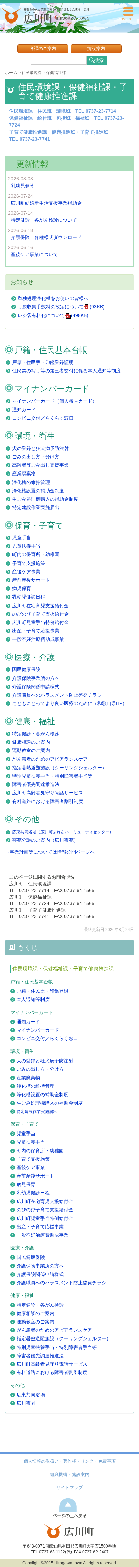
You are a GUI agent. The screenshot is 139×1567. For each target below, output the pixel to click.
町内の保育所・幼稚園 (35, 554)
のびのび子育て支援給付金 (40, 614)
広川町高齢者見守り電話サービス (47, 792)
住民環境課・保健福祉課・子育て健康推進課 (63, 969)
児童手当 (21, 537)
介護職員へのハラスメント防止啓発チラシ (57, 695)
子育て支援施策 (28, 563)
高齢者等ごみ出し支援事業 (40, 465)
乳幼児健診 (22, 186)
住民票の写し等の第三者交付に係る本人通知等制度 (66, 370)
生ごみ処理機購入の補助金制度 (45, 499)
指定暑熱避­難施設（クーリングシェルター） (59, 767)
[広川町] (69, 1536)
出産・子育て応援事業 (35, 630)
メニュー (128, 14)
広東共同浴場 (31, 1394)
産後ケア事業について (34, 254)
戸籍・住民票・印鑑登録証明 (43, 362)
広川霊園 (26, 1403)
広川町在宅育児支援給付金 (40, 605)
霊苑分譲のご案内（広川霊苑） (45, 840)
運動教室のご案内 (31, 750)
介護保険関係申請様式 (35, 686)
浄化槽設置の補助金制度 (38, 490)
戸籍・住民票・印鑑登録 (42, 991)
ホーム (11, 72)
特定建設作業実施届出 (35, 507)
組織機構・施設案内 (69, 1474)
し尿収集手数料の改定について (61, 307)
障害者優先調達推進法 (35, 784)
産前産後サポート (31, 580)
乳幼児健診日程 (28, 597)
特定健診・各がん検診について (44, 220)
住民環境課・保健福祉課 (44, 72)
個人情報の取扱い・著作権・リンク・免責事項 (70, 1461)
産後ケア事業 (26, 571)
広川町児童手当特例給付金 (40, 622)
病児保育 (21, 588)
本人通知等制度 (33, 999)
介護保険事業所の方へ (35, 678)
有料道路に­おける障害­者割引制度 (47, 801)
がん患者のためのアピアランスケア (50, 759)
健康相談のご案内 (31, 742)
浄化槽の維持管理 (31, 482)
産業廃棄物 (24, 473)
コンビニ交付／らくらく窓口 (43, 418)
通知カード (24, 409)
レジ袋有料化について (53, 315)
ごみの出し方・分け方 (35, 456)
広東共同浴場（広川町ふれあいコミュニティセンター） (62, 832)
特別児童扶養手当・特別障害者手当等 (52, 776)
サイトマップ (69, 1487)
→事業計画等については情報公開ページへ (50, 852)
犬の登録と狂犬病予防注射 (40, 448)
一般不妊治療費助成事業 (38, 639)
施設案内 (96, 48)
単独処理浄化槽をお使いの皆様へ (53, 298)
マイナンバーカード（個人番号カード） (54, 401)
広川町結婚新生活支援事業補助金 (46, 203)
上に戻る (69, 1508)
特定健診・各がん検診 (35, 733)
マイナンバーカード (38, 1030)
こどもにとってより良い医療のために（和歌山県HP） (69, 703)
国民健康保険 (26, 669)
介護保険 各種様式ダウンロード (46, 237)
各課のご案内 (43, 48)
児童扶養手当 (26, 546)
